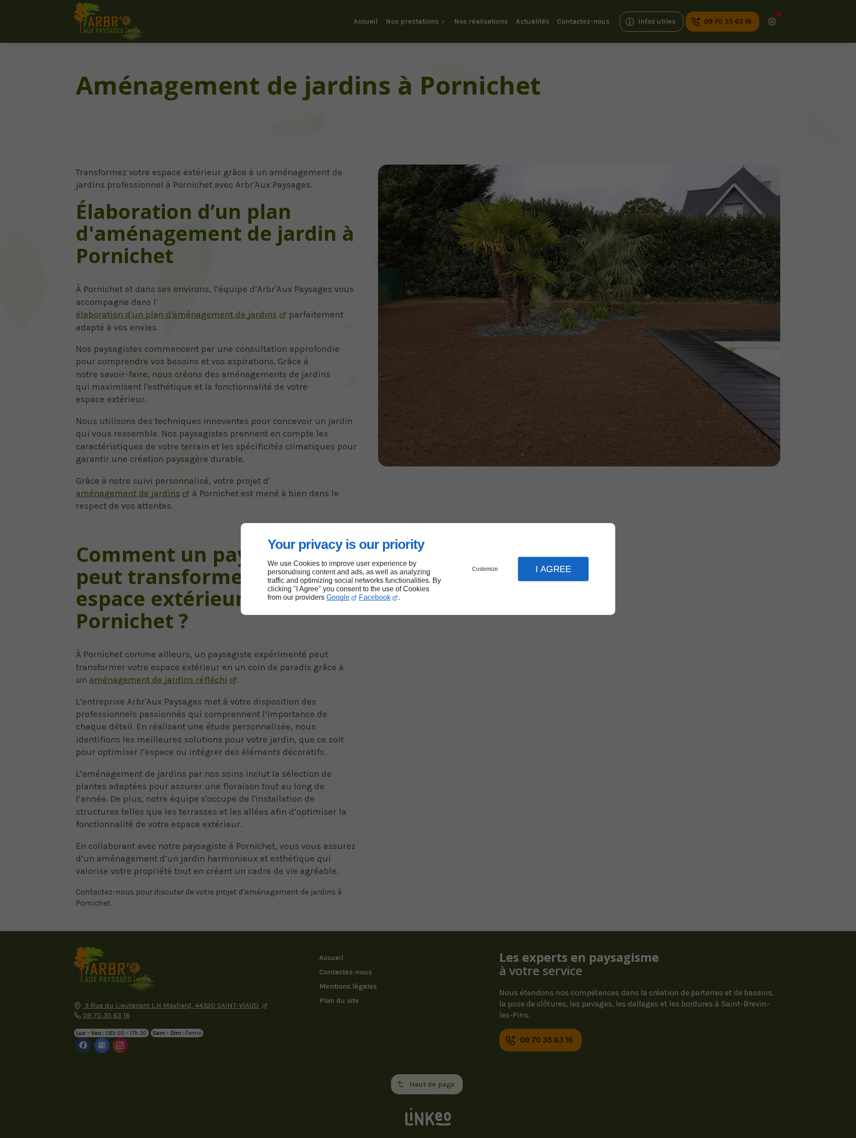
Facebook (375, 597)
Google (338, 597)
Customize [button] (485, 569)
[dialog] (428, 569)
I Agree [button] (553, 569)
